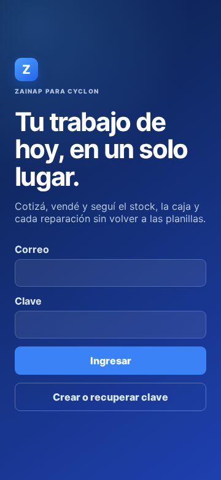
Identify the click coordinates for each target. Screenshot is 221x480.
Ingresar (110, 360)
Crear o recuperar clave (110, 397)
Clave (28, 301)
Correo (32, 249)
